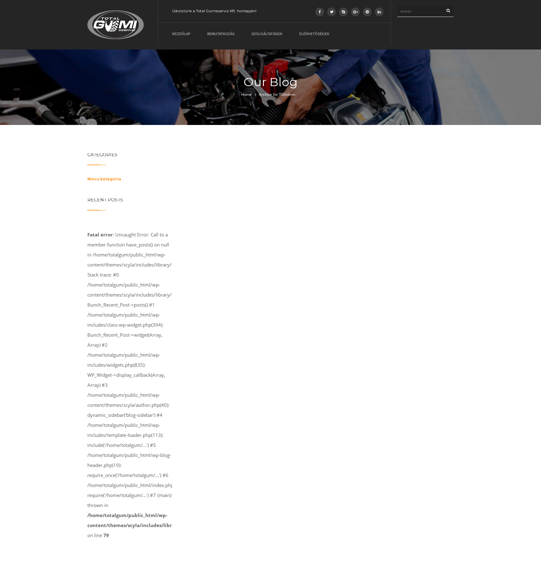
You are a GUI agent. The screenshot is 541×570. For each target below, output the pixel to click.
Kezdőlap (181, 34)
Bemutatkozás (220, 34)
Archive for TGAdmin (277, 94)
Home (246, 94)
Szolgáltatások (266, 34)
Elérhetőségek (314, 34)
